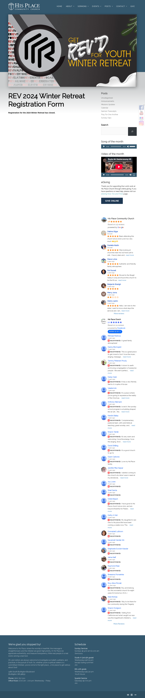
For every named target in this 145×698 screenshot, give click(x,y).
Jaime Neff (112, 557)
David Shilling (113, 446)
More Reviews (119, 624)
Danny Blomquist (114, 347)
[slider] (133, 146)
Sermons (82, 6)
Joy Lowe (111, 482)
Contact (120, 6)
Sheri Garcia (112, 490)
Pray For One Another (109, 114)
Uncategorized (107, 98)
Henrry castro (112, 301)
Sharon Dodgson (114, 608)
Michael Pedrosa (114, 336)
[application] (119, 146)
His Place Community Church (121, 218)
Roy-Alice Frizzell (114, 583)
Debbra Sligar (112, 232)
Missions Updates (108, 104)
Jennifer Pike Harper (115, 468)
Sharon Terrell (113, 432)
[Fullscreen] (134, 175)
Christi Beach (113, 499)
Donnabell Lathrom (115, 531)
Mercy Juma (112, 293)
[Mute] (128, 146)
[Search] (132, 131)
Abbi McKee (112, 597)
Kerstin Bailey (113, 416)
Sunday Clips (106, 118)
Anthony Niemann (115, 402)
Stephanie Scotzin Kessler (118, 549)
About (69, 6)
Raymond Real (113, 566)
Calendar (104, 108)
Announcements (107, 101)
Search (104, 125)
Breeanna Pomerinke (116, 575)
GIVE (132, 6)
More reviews (119, 314)
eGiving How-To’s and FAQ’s (112, 194)
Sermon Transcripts (108, 111)
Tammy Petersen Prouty (117, 361)
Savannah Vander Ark (116, 540)
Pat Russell (111, 270)
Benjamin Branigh (114, 284)
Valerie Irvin (112, 388)
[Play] (104, 146)
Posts (108, 6)
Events (95, 6)
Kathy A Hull (113, 515)
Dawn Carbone (113, 457)
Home (59, 6)
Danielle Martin (113, 245)
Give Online (112, 201)
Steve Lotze (112, 259)
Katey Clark (112, 377)
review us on (114, 331)
